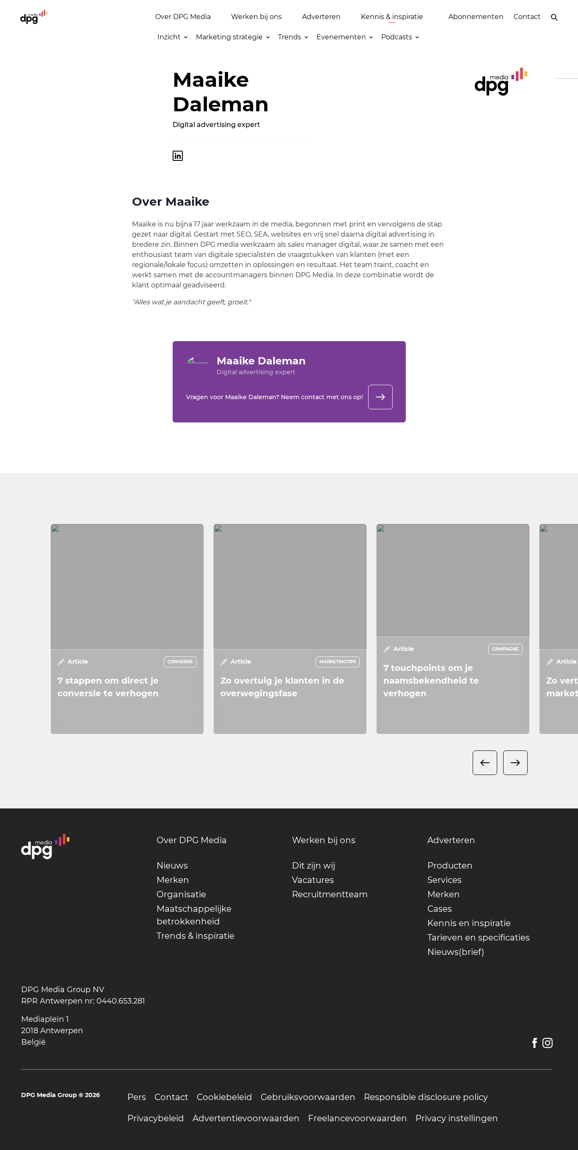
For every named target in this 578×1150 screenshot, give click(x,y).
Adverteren (321, 17)
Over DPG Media (183, 17)
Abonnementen (476, 17)
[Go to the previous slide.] (485, 763)
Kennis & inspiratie (392, 17)
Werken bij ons (256, 17)
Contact (527, 17)
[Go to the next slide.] (515, 763)
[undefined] (380, 397)
